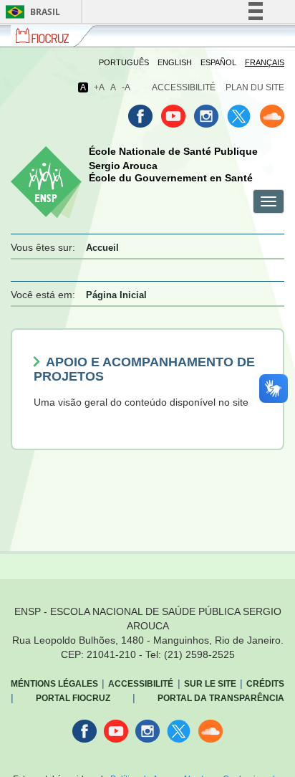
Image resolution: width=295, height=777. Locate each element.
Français (264, 62)
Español (218, 62)
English (175, 62)
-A (126, 87)
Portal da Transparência (221, 698)
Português (124, 62)
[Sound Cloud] (272, 116)
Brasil (30, 12)
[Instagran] (206, 116)
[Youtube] (173, 116)
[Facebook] (140, 116)
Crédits (265, 684)
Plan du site (255, 87)
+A (99, 87)
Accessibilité (184, 87)
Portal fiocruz (73, 698)
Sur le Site (210, 684)
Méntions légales (54, 684)
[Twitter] (239, 116)
